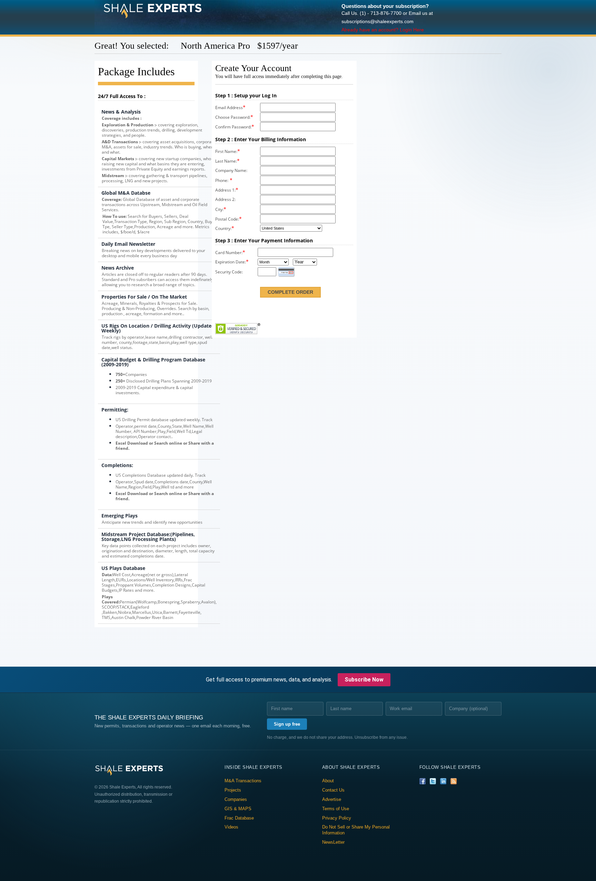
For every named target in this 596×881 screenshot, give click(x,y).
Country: (223, 228)
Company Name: (231, 170)
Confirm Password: (233, 127)
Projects (233, 790)
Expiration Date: (230, 262)
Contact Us (333, 790)
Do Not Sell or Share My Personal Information (356, 829)
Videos (231, 827)
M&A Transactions (243, 780)
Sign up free (287, 724)
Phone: (221, 180)
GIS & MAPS (238, 808)
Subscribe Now (364, 679)
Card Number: (228, 252)
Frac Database (239, 818)
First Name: (226, 151)
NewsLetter (333, 842)
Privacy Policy (336, 818)
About (328, 780)
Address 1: (225, 190)
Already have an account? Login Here (382, 29)
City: (219, 209)
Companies (236, 799)
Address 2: (225, 199)
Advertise (331, 799)
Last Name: (226, 161)
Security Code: (229, 272)
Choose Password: (232, 117)
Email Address (229, 107)
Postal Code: (227, 219)
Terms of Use (335, 808)
